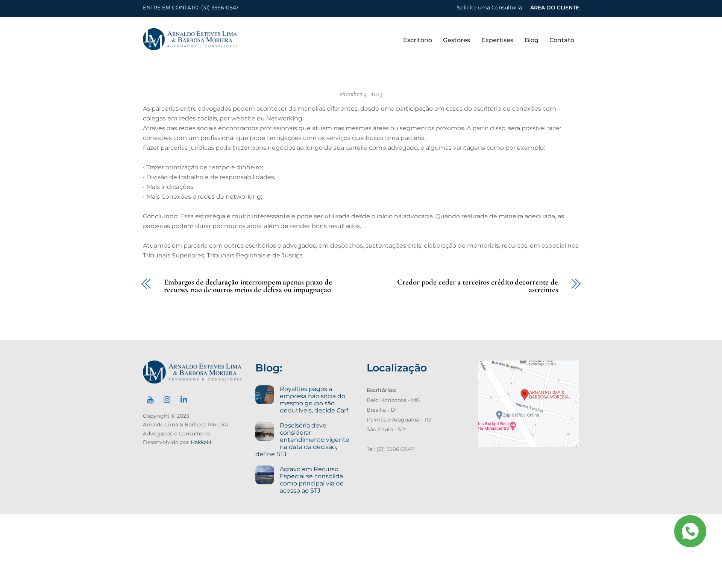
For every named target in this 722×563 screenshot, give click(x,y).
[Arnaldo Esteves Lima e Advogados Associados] (190, 46)
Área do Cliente (554, 8)
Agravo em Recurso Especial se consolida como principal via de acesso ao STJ (312, 480)
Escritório (417, 40)
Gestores (456, 40)
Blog (531, 40)
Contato (561, 40)
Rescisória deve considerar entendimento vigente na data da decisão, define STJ (302, 440)
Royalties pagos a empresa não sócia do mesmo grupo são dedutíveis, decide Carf (314, 399)
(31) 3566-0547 (219, 8)
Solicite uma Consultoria (489, 8)
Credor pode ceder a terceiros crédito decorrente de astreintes (477, 286)
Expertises (497, 40)
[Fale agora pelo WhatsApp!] (690, 531)
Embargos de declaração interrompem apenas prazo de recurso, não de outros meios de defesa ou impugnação (248, 286)
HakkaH (201, 442)
